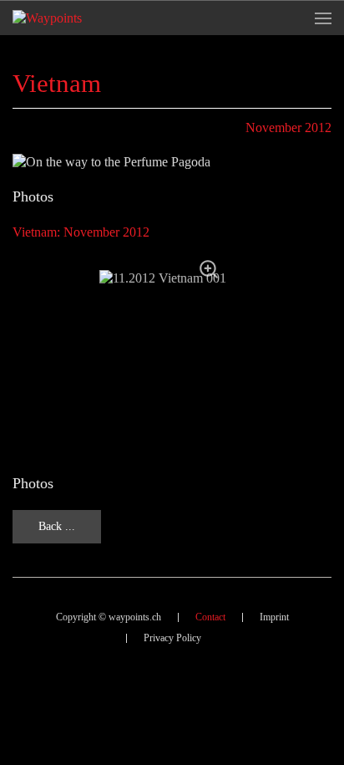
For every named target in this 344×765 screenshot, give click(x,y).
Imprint (274, 617)
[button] (323, 18)
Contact (210, 617)
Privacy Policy (172, 638)
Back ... (56, 526)
